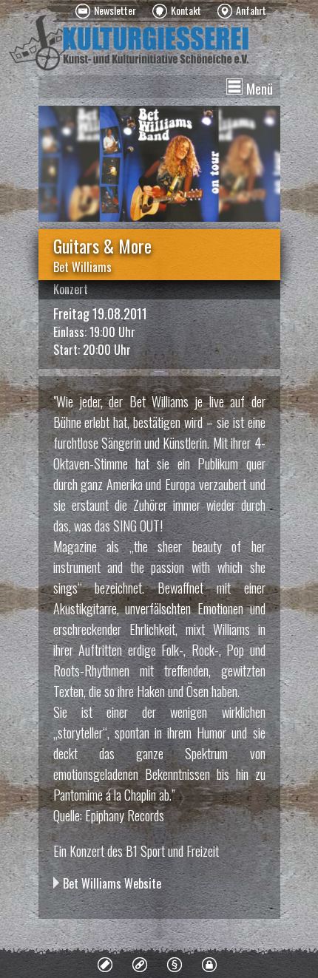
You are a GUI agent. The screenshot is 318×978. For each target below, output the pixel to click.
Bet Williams (82, 267)
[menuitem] (105, 11)
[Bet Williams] (159, 164)
